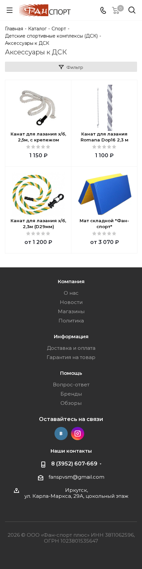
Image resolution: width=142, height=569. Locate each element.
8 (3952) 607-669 (74, 464)
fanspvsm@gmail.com (76, 477)
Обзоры (71, 403)
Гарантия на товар (71, 357)
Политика (71, 320)
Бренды (71, 394)
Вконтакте (61, 433)
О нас (71, 293)
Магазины (71, 311)
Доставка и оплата (71, 348)
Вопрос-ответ (71, 384)
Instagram (77, 433)
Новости (71, 302)
